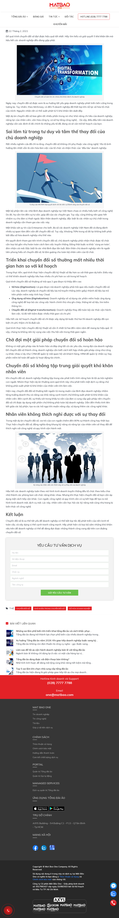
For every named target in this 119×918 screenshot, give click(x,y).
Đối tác (69, 16)
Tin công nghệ (39, 718)
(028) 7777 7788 (59, 683)
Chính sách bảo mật (42, 748)
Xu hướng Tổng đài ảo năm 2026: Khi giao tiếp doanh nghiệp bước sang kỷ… (57, 640)
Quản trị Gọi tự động (42, 776)
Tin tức (53, 16)
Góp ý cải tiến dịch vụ (43, 727)
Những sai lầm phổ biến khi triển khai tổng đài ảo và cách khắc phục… (53, 631)
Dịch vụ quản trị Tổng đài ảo (46, 790)
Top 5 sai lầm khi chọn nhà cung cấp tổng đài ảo (42, 668)
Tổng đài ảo (18, 16)
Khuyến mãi (60, 24)
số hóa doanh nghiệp (79, 608)
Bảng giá (38, 16)
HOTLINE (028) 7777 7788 (93, 16)
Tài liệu (36, 723)
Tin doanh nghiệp (41, 714)
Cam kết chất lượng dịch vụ (45, 757)
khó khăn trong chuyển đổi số (50, 608)
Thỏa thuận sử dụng (42, 744)
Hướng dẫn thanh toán (43, 753)
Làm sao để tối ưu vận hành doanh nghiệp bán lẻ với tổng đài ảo (50, 649)
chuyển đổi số (23, 608)
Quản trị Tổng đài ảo (42, 771)
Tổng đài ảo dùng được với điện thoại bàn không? (42, 659)
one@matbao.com (59, 695)
